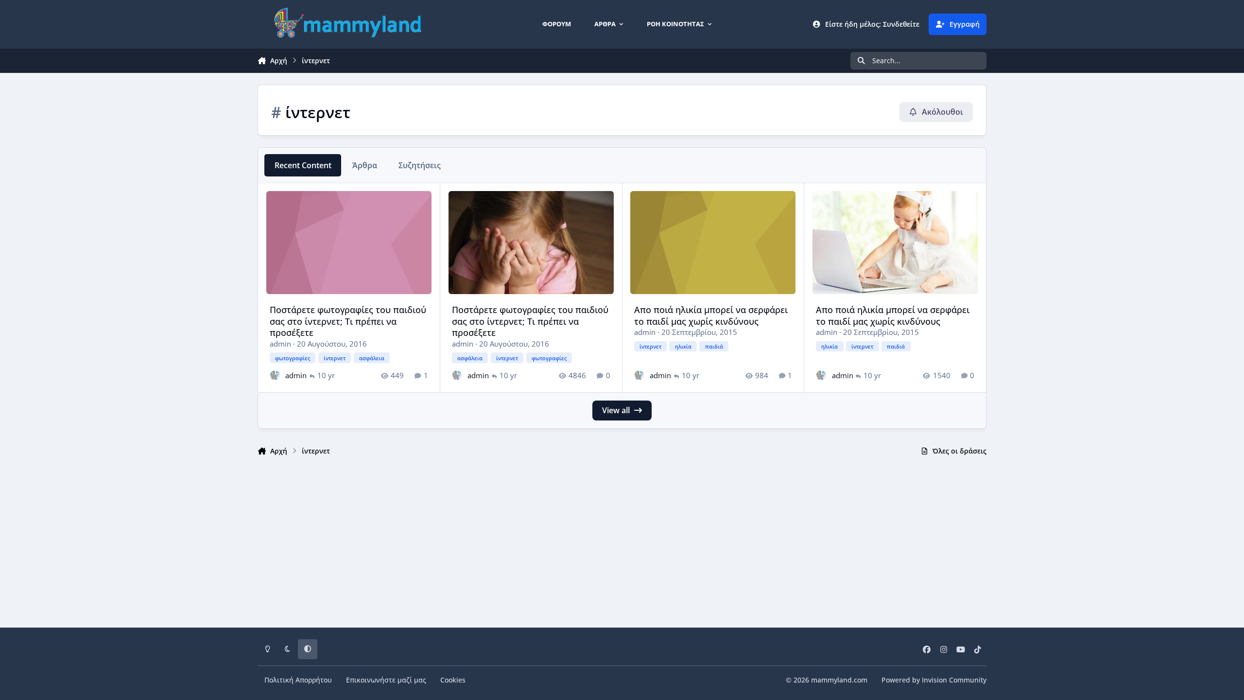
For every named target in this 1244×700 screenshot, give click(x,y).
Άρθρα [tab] (364, 165)
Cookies (453, 679)
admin (280, 344)
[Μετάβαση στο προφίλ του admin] (275, 375)
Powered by (933, 679)
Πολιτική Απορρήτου (298, 679)
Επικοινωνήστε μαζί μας (386, 679)
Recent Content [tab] (303, 165)
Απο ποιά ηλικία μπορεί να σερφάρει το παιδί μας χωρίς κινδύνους (711, 315)
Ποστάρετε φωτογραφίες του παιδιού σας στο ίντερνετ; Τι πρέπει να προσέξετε (348, 321)
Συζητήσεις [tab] (419, 165)
